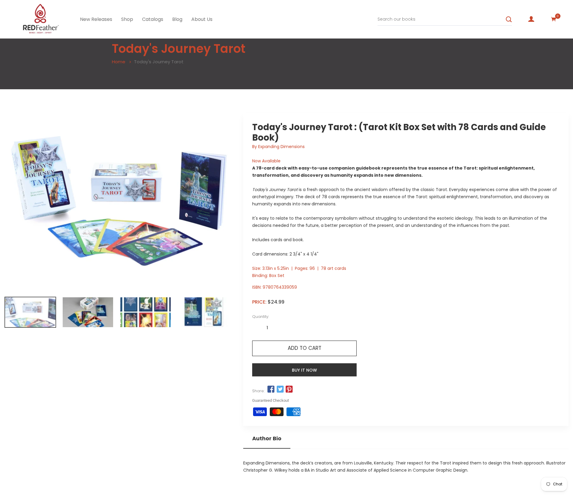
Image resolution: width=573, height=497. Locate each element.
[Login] (531, 19)
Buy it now (304, 370)
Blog (177, 19)
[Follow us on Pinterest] (289, 389)
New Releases (96, 19)
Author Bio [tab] (266, 438)
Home (118, 62)
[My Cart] (554, 19)
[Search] (509, 19)
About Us (201, 19)
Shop (127, 19)
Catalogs (152, 19)
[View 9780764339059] (30, 312)
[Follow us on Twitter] (280, 389)
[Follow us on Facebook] (271, 389)
